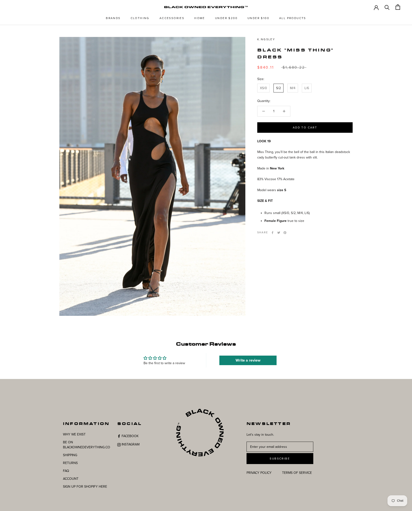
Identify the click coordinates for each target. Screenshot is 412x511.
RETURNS (70, 463)
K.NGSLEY (266, 39)
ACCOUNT (70, 479)
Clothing (140, 18)
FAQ (66, 471)
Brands (113, 18)
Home (199, 18)
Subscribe (280, 458)
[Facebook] (272, 232)
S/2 (278, 88)
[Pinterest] (284, 232)
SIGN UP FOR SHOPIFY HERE (85, 487)
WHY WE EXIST (74, 434)
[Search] (387, 7)
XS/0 (263, 88)
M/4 (292, 88)
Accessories (172, 18)
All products (292, 18)
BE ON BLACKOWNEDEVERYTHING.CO (86, 444)
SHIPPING (70, 455)
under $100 (258, 18)
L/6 (306, 88)
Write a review (248, 360)
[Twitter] (278, 232)
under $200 (226, 18)
